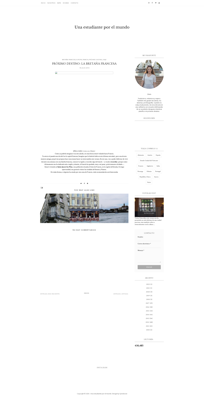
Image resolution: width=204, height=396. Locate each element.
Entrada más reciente (50, 294)
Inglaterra (150, 166)
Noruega (140, 171)
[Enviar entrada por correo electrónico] (84, 187)
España (158, 155)
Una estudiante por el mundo (100, 394)
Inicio (43, 3)
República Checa (145, 177)
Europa (79, 59)
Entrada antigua (121, 294)
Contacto (74, 3)
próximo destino (95, 59)
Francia (85, 59)
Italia (158, 166)
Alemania (141, 155)
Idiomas (66, 3)
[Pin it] (87, 183)
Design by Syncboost (119, 394)
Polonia (149, 171)
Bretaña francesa (69, 59)
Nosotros (51, 3)
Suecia (156, 177)
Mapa (59, 3)
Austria (149, 155)
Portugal (158, 171)
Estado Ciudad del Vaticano (149, 161)
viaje (104, 59)
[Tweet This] (81, 183)
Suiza (149, 182)
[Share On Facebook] (84, 183)
